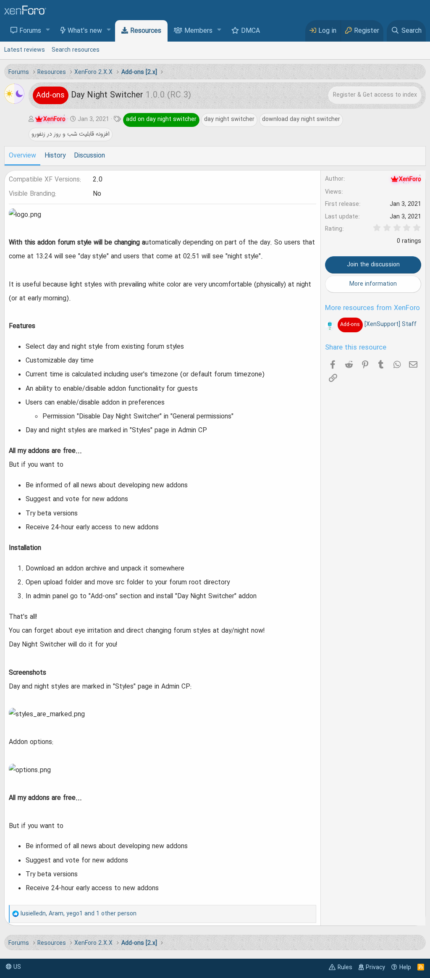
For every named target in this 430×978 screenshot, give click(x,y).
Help (405, 967)
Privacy (375, 967)
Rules (345, 967)
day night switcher (229, 119)
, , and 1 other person (78, 913)
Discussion (89, 156)
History (55, 156)
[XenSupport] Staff (378, 324)
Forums (30, 31)
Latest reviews (24, 50)
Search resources (76, 50)
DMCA (250, 31)
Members (198, 31)
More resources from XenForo (372, 308)
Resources (145, 31)
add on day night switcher (161, 119)
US (16, 967)
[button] (48, 30)
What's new (85, 31)
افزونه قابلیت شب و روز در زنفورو (70, 134)
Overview (22, 156)
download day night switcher (301, 119)
